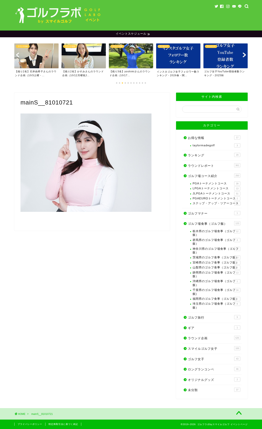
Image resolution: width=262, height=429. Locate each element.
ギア (213, 328)
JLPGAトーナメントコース (215, 193)
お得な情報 (213, 138)
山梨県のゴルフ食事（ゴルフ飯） (216, 267)
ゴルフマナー (213, 213)
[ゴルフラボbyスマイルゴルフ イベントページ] (58, 24)
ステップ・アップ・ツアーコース (216, 203)
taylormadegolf (215, 145)
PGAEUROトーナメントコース (215, 198)
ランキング (213, 155)
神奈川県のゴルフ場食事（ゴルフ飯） (216, 250)
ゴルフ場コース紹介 (213, 176)
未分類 (213, 390)
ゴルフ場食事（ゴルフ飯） (213, 223)
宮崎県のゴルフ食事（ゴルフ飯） (216, 262)
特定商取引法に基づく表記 (63, 424)
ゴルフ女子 (213, 359)
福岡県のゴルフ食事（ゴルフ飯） (216, 298)
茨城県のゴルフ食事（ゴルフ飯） (216, 257)
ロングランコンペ (213, 369)
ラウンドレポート (213, 165)
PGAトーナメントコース (215, 183)
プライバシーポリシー (30, 424)
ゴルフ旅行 (213, 317)
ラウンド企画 (213, 338)
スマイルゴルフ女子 (213, 348)
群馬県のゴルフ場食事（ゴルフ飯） (215, 241)
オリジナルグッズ (213, 379)
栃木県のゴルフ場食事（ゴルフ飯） (215, 233)
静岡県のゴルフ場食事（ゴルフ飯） (215, 274)
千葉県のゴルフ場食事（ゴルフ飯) (215, 291)
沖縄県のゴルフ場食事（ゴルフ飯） (215, 283)
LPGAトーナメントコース (215, 188)
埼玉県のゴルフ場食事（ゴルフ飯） (215, 305)
